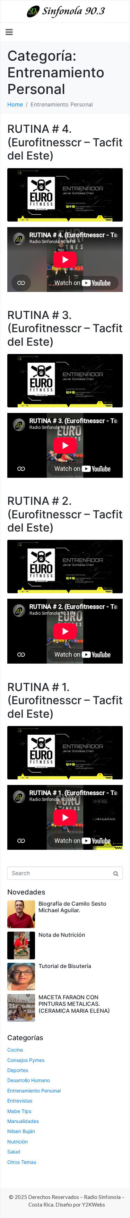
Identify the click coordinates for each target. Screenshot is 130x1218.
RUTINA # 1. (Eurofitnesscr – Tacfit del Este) (65, 700)
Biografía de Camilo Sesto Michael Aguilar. (72, 907)
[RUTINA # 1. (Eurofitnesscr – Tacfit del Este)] (65, 752)
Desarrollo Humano (28, 1080)
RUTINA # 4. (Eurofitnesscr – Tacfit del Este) (65, 142)
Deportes (17, 1070)
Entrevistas (19, 1101)
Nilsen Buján (21, 1131)
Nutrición (17, 1141)
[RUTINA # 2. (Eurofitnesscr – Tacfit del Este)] (65, 566)
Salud (13, 1152)
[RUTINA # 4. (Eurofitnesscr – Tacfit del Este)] (65, 194)
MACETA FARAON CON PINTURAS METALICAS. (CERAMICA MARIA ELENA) (74, 1004)
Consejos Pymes (25, 1060)
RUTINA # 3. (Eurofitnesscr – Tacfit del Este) (65, 328)
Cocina (15, 1050)
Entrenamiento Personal (34, 1091)
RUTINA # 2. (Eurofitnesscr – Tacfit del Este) (65, 514)
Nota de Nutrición (61, 934)
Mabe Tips (19, 1111)
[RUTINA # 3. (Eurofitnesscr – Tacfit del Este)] (65, 380)
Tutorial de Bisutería (64, 965)
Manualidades (23, 1121)
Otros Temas (21, 1162)
